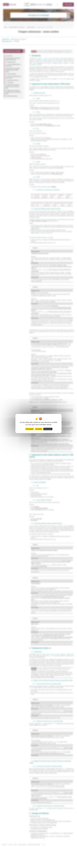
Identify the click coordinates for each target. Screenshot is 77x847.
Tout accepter (29, 429)
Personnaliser (48, 429)
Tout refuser (38, 429)
